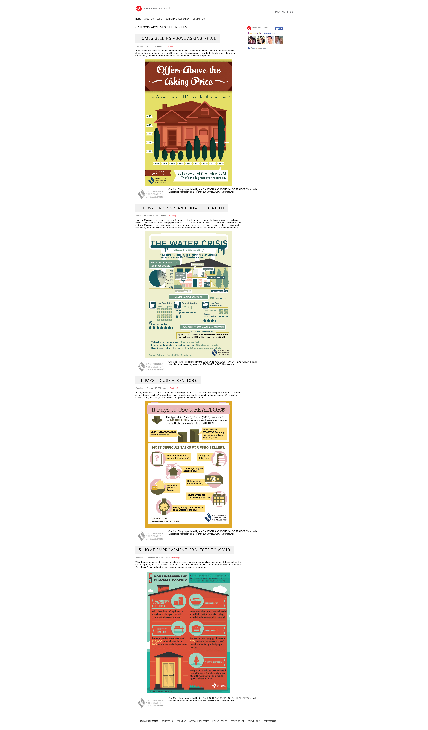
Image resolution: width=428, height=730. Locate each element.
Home (138, 19)
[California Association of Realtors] (152, 194)
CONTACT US (167, 721)
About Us (149, 19)
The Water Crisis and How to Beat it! (181, 207)
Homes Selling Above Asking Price (177, 38)
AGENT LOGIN (254, 721)
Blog (159, 19)
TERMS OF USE (237, 721)
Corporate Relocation (177, 19)
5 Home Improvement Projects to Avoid (184, 549)
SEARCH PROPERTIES (199, 721)
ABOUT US (181, 721)
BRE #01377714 (270, 721)
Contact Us (199, 19)
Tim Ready (170, 46)
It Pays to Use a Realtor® (168, 380)
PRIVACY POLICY (219, 721)
